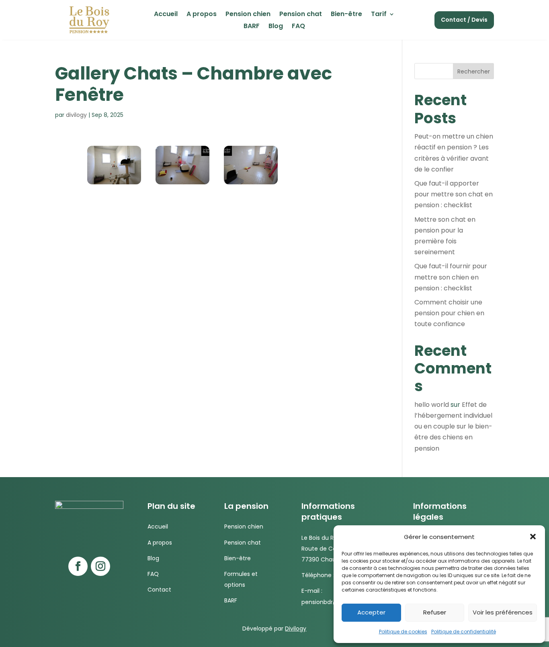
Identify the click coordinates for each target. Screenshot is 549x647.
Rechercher (473, 71)
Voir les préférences (503, 612)
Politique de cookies (403, 631)
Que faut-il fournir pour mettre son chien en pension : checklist (450, 276)
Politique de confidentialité (463, 631)
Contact (159, 590)
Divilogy (295, 629)
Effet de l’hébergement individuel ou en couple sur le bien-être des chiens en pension (453, 426)
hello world (431, 404)
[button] (533, 537)
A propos (201, 14)
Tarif (379, 14)
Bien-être (346, 14)
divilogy (76, 115)
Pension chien (247, 14)
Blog (275, 27)
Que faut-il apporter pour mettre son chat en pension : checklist (453, 194)
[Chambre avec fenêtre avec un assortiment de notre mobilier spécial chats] (114, 182)
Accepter (371, 612)
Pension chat (300, 14)
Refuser (434, 612)
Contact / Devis (464, 20)
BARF (252, 27)
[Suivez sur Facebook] (78, 566)
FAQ (298, 27)
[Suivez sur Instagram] (100, 566)
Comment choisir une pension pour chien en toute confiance (449, 313)
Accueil (166, 14)
